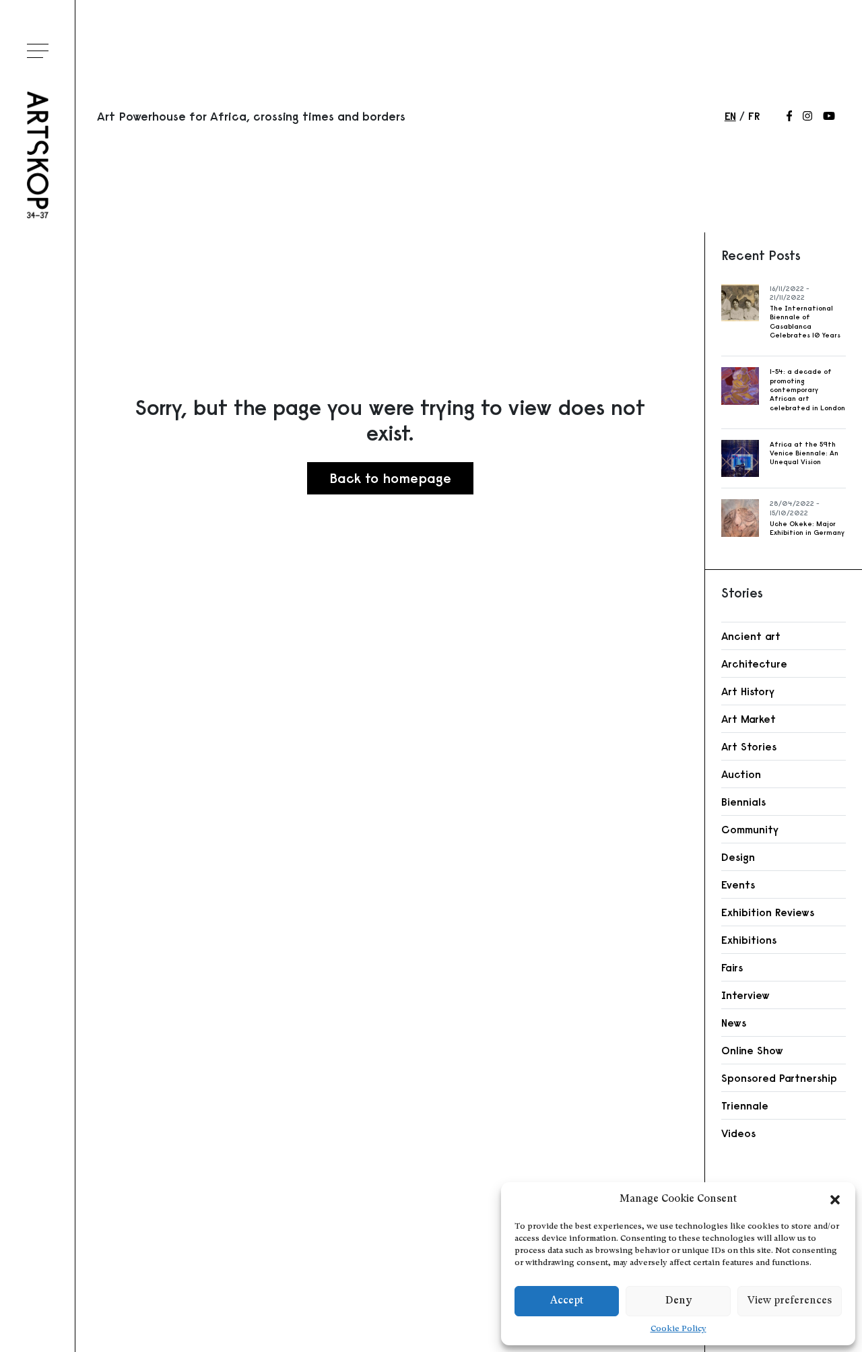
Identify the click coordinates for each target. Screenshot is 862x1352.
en (730, 116)
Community (749, 829)
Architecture (754, 663)
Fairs (732, 967)
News (733, 1022)
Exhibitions (748, 939)
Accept (566, 1301)
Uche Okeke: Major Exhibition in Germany (807, 528)
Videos (738, 1133)
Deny (678, 1301)
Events (738, 884)
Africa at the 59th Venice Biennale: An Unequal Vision (804, 453)
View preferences (790, 1301)
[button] (835, 1199)
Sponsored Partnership (779, 1078)
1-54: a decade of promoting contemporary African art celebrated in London (807, 389)
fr (754, 116)
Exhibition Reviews (767, 912)
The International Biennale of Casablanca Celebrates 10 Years (805, 322)
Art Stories (748, 746)
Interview (745, 995)
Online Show (752, 1050)
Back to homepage (390, 478)
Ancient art (751, 636)
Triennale (744, 1105)
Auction (741, 774)
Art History (747, 691)
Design (738, 857)
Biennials (743, 801)
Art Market (748, 719)
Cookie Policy (678, 1329)
